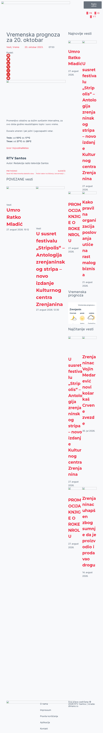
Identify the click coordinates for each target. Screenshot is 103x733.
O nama (44, 703)
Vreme (16, 47)
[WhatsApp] (36, 71)
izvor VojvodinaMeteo (17, 148)
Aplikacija (45, 722)
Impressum (45, 710)
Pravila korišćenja (49, 716)
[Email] (36, 78)
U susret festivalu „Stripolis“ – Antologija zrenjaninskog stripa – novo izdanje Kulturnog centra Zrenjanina (50, 269)
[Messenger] (36, 59)
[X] (36, 74)
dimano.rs (73, 706)
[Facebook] (36, 55)
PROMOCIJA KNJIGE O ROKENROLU (74, 222)
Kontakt (44, 728)
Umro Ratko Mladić (14, 217)
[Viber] (36, 67)
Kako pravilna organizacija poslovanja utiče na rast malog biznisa (89, 238)
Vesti (8, 47)
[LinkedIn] (36, 63)
